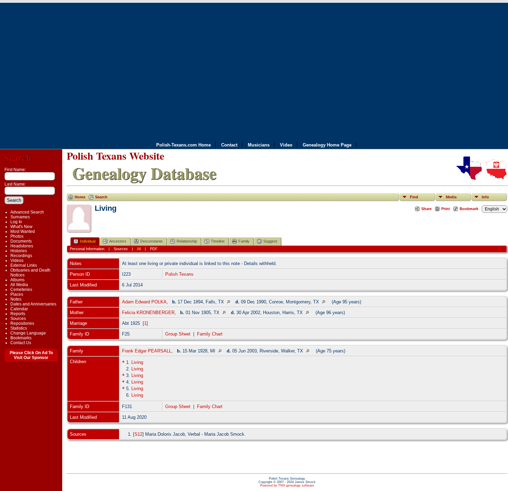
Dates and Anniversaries (33, 304)
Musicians (259, 145)
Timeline (218, 241)
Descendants (151, 241)
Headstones (21, 246)
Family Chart (210, 334)
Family (244, 241)
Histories (18, 250)
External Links (23, 265)
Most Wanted (22, 231)
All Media (19, 284)
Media (451, 197)
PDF (154, 249)
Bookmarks (20, 338)
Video (286, 145)
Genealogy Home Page (327, 145)
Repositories (22, 323)
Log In (16, 221)
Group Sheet (177, 334)
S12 (138, 434)
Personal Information (87, 249)
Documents (21, 241)
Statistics (18, 328)
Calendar (19, 308)
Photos (16, 236)
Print (445, 209)
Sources (18, 318)
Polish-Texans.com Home (183, 145)
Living (137, 362)
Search (17, 157)
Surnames (20, 217)
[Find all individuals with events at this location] (230, 301)
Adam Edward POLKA (144, 301)
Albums (17, 279)
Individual (87, 241)
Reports (17, 313)
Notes (15, 299)
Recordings (21, 255)
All (139, 249)
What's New (21, 226)
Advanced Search (27, 212)
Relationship (187, 241)
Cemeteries (21, 289)
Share (426, 209)
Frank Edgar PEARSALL (146, 350)
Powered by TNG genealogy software (287, 485)
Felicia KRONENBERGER (148, 312)
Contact (229, 145)
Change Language (28, 333)
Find (414, 197)
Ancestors (117, 241)
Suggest (270, 241)
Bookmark (469, 209)
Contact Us (20, 342)
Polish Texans (179, 274)
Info (485, 197)
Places (16, 294)
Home (80, 197)
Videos (16, 260)
